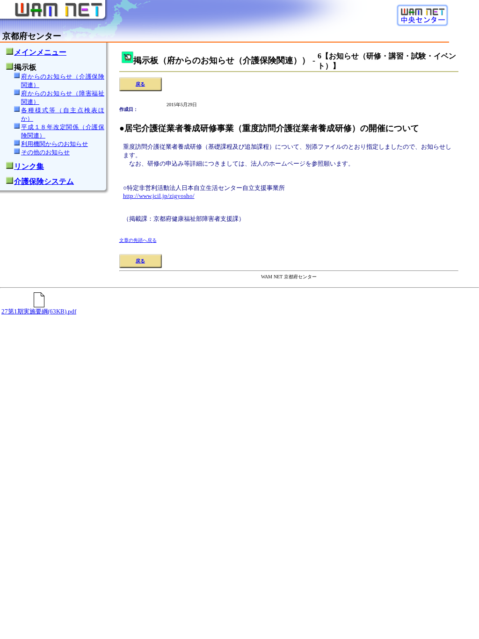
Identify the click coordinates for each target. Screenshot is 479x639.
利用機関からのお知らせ (54, 143)
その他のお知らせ (45, 152)
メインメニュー (40, 52)
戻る (140, 84)
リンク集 (29, 166)
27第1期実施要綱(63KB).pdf (38, 311)
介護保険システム (44, 181)
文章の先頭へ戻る (138, 240)
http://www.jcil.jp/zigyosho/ (159, 195)
